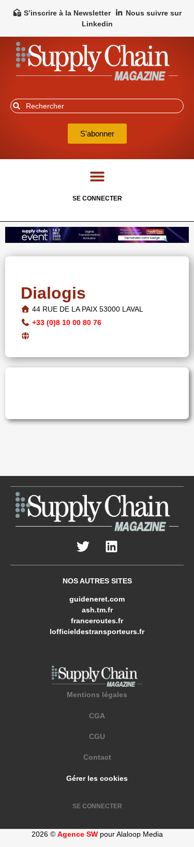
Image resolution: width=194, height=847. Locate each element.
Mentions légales (97, 694)
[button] (97, 176)
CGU (97, 736)
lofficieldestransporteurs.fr (97, 631)
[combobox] (97, 106)
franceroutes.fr (97, 621)
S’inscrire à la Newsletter (67, 13)
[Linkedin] (111, 547)
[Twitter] (83, 547)
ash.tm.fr (97, 610)
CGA (97, 716)
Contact (97, 757)
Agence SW (77, 834)
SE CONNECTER (97, 198)
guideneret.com (97, 599)
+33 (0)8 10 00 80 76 (66, 322)
